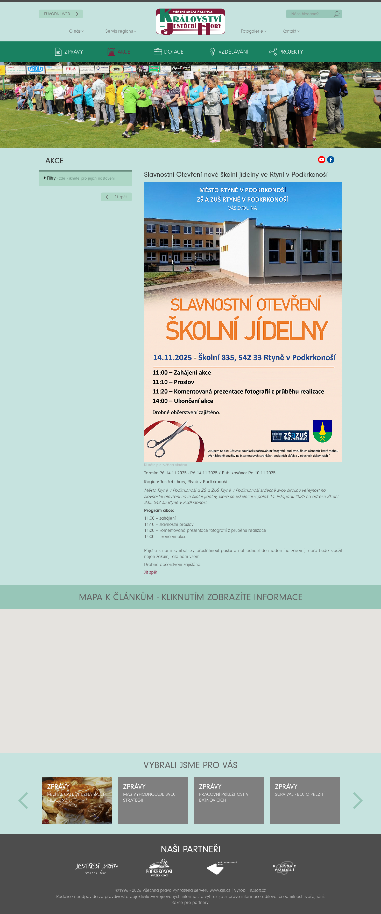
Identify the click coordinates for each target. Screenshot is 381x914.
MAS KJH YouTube (321, 159)
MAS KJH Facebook (330, 159)
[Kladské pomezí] (284, 866)
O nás (75, 31)
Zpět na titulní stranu (190, 21)
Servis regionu (119, 31)
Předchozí (23, 800)
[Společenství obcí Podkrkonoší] (159, 866)
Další (358, 800)
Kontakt (289, 31)
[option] (77, 800)
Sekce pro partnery (190, 902)
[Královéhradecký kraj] (221, 865)
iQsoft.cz (258, 890)
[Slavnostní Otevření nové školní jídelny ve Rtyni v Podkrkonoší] (243, 460)
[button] (205, 640)
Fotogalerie (252, 31)
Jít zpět (121, 197)
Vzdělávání (233, 51)
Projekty (291, 51)
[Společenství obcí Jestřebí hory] (96, 865)
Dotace (174, 51)
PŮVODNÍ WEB (57, 14)
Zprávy (74, 51)
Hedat (337, 14)
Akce (124, 51)
